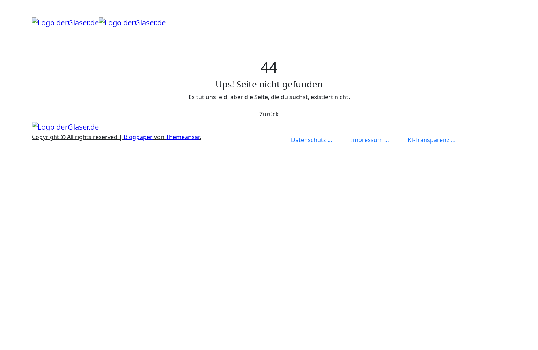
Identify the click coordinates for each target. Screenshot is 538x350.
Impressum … (370, 140)
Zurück (269, 114)
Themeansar (182, 137)
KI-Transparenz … (432, 140)
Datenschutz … (311, 140)
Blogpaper (138, 137)
